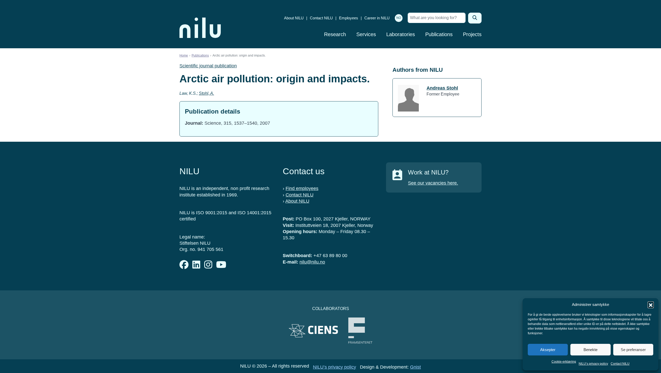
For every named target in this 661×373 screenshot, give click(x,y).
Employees (348, 18)
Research (335, 34)
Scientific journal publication (208, 65)
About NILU (294, 18)
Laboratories (400, 34)
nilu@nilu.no (312, 262)
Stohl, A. (206, 93)
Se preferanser (633, 349)
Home (183, 55)
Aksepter (547, 349)
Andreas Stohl (442, 88)
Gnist (415, 367)
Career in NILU (377, 18)
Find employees (302, 188)
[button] (650, 304)
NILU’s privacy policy (593, 364)
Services (366, 34)
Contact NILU (620, 364)
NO (398, 18)
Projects (472, 34)
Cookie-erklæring (564, 361)
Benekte (590, 349)
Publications (439, 34)
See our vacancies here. (433, 183)
